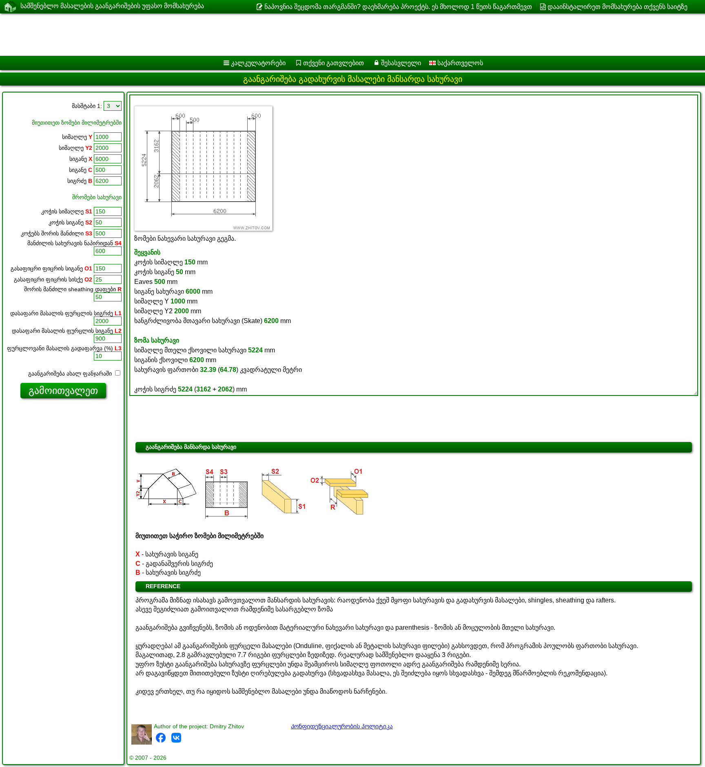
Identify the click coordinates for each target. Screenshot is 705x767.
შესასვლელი (401, 62)
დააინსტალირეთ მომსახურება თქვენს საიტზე (617, 6)
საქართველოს (459, 62)
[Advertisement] (247, 34)
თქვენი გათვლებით (333, 62)
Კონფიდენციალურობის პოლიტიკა (342, 726)
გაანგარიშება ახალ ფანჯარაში (70, 373)
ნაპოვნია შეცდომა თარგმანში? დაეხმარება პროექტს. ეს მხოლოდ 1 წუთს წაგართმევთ (398, 6)
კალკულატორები (258, 62)
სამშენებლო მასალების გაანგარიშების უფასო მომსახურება (112, 5)
